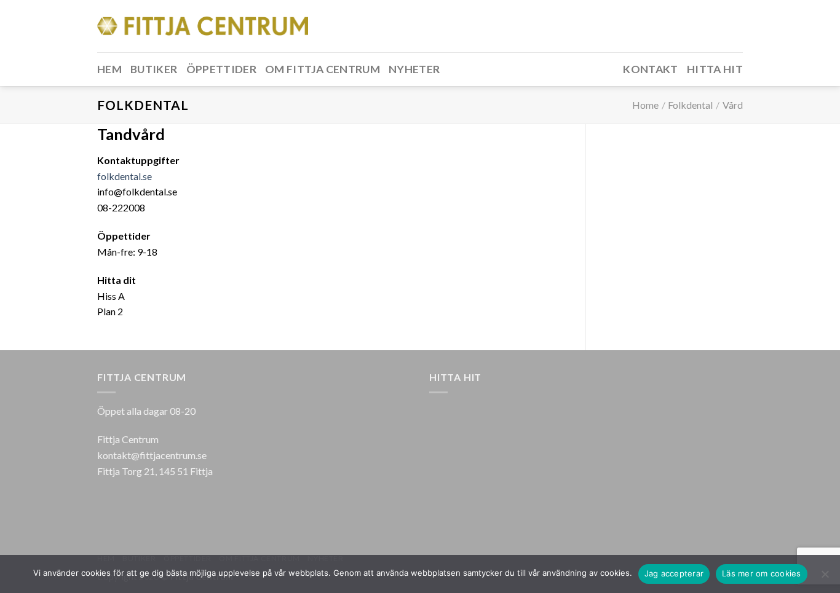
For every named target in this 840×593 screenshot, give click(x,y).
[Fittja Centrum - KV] (202, 26)
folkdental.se (124, 176)
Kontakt (650, 69)
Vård (733, 105)
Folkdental (690, 105)
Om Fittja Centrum (322, 69)
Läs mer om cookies (761, 573)
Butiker (153, 69)
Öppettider (221, 69)
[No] (824, 577)
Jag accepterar (674, 573)
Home (645, 105)
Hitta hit (715, 69)
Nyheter (414, 69)
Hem (109, 69)
